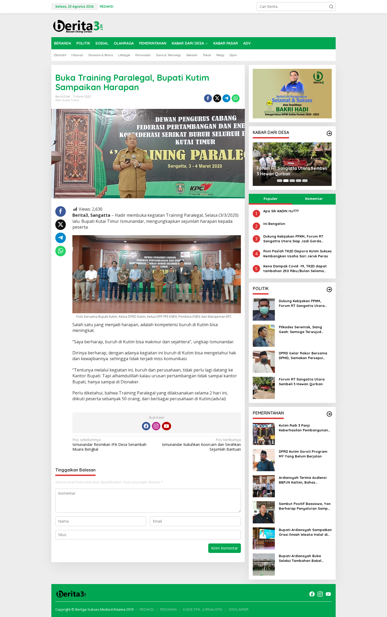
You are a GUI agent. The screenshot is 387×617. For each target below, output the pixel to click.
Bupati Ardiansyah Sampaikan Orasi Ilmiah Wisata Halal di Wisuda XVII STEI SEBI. (305, 532)
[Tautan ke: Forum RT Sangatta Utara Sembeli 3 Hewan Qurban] (264, 387)
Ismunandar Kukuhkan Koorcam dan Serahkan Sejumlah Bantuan (201, 444)
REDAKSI (147, 609)
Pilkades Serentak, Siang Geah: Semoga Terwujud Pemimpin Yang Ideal (300, 329)
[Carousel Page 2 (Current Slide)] (286, 180)
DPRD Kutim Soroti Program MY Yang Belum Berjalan (303, 453)
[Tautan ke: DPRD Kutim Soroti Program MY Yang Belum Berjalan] (264, 459)
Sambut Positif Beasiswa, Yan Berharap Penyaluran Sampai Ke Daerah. (305, 506)
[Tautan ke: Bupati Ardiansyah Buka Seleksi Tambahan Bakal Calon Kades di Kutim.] (264, 564)
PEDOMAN (168, 609)
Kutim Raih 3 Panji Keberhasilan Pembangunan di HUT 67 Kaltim (303, 427)
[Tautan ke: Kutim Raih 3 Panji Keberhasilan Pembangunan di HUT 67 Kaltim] (264, 433)
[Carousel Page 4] (298, 180)
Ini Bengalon (274, 223)
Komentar (314, 198)
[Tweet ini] (217, 98)
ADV (58, 100)
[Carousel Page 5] (304, 180)
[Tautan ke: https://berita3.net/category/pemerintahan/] (329, 414)
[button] (331, 6)
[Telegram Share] (226, 98)
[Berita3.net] (77, 25)
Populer (270, 198)
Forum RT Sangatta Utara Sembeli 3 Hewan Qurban (292, 171)
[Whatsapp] (236, 98)
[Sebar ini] (208, 98)
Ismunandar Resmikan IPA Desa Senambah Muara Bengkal (109, 444)
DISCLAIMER (239, 609)
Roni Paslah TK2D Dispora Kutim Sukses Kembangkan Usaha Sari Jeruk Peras (297, 253)
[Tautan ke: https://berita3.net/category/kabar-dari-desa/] (329, 133)
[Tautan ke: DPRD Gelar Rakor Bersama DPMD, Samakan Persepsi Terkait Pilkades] (264, 361)
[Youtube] (166, 426)
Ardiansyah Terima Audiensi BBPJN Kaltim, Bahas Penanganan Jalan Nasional (304, 480)
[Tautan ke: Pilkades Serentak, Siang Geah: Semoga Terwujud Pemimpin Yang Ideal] (264, 335)
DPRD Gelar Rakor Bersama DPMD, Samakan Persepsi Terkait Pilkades (303, 355)
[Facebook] (146, 426)
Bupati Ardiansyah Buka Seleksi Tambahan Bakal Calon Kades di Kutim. (300, 558)
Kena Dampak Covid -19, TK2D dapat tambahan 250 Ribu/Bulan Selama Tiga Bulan (295, 268)
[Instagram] (156, 426)
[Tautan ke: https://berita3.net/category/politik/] (329, 289)
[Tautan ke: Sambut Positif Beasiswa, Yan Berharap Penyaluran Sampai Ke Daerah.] (264, 511)
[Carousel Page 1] (279, 180)
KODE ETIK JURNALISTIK (202, 609)
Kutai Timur (71, 100)
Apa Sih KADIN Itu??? (281, 211)
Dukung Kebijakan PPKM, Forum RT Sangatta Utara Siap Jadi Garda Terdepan (293, 238)
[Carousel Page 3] (292, 180)
